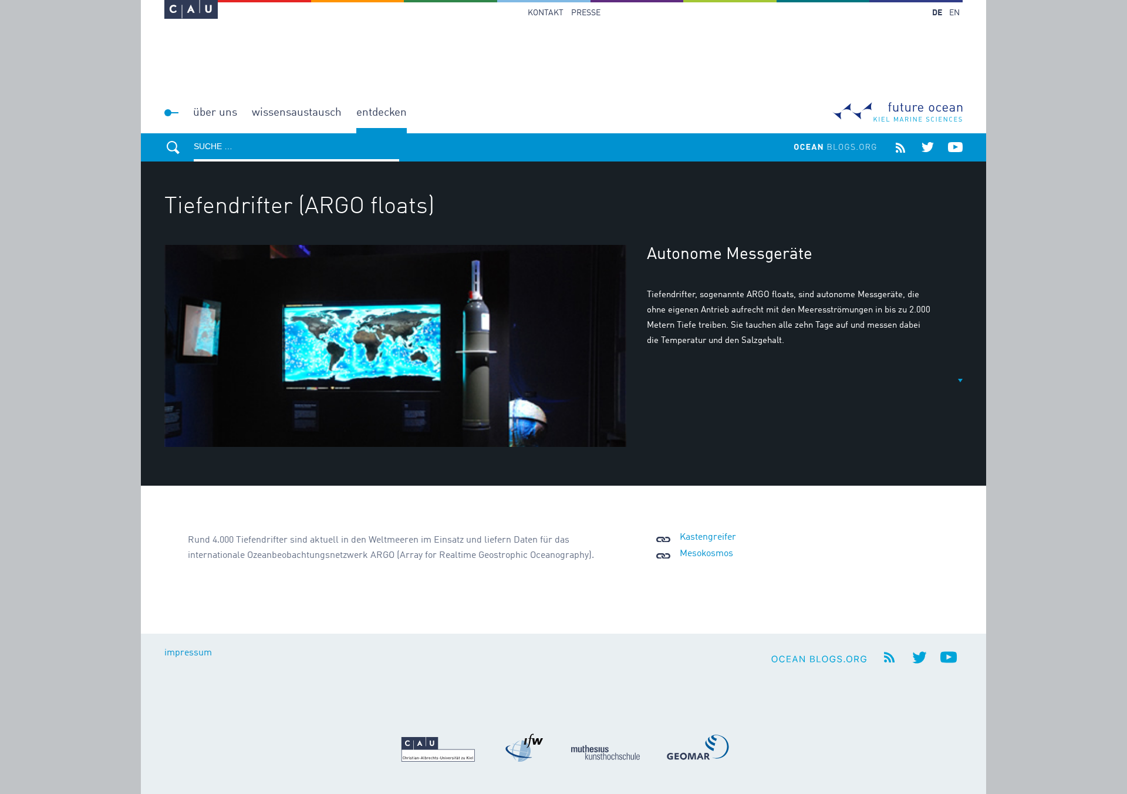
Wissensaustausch (297, 112)
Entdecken (381, 112)
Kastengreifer (708, 537)
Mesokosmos (706, 554)
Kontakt (546, 13)
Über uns (215, 112)
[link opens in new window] (191, 9)
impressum (188, 653)
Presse (585, 13)
